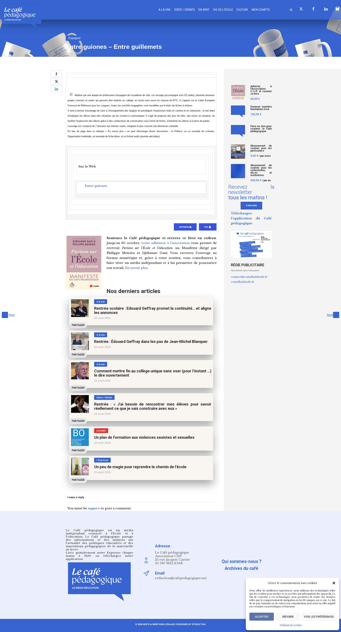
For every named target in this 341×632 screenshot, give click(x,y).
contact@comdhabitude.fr (249, 276)
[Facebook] (313, 9)
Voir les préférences (319, 616)
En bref (203, 9)
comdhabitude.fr (242, 281)
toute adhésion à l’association (165, 243)
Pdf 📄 (207, 227)
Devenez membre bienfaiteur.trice (261, 108)
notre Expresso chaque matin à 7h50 (99, 554)
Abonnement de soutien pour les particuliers (261, 148)
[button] (334, 583)
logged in (94, 508)
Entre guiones (96, 186)
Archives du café (241, 568)
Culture (242, 9)
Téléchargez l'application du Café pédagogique (251, 218)
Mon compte (260, 9)
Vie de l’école (223, 9)
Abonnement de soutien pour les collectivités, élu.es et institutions (261, 170)
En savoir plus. (136, 268)
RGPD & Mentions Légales (159, 624)
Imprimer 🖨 (185, 227)
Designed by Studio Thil (191, 624)
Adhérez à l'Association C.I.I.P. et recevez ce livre (261, 90)
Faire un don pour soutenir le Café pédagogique (261, 129)
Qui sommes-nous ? (241, 561)
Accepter (261, 616)
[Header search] (291, 9)
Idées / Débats (184, 9)
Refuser (288, 616)
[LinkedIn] (326, 9)
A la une (164, 9)
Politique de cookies (291, 625)
